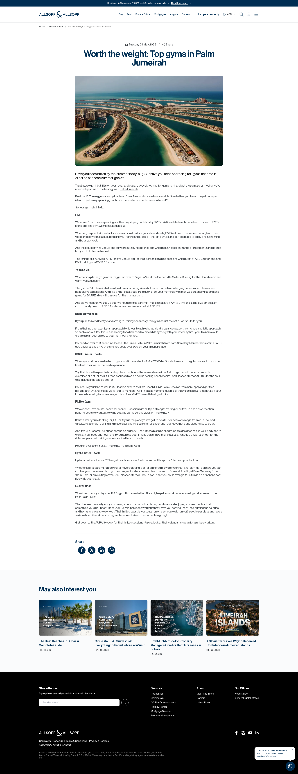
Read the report (179, 3)
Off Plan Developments (163, 702)
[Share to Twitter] (91, 550)
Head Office (241, 694)
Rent (129, 14)
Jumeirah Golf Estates (247, 698)
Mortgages (160, 14)
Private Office (142, 14)
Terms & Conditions (76, 741)
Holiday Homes (159, 707)
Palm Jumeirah (129, 189)
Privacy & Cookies (99, 741)
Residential (157, 694)
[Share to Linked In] (101, 550)
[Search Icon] (241, 14)
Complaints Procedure (51, 741)
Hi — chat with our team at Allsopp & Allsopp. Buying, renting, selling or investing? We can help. (272, 753)
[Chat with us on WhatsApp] (290, 766)
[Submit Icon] (124, 702)
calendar (173, 522)
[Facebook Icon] (236, 732)
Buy (121, 14)
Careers (186, 14)
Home (42, 27)
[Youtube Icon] (250, 732)
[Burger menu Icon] (256, 14)
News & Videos (56, 27)
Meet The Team (205, 694)
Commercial (157, 698)
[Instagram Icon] (243, 732)
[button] (249, 14)
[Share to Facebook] (82, 550)
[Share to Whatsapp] (111, 550)
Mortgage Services (161, 711)
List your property (208, 14)
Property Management (163, 715)
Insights (174, 14)
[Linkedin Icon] (257, 732)
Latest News (203, 702)
